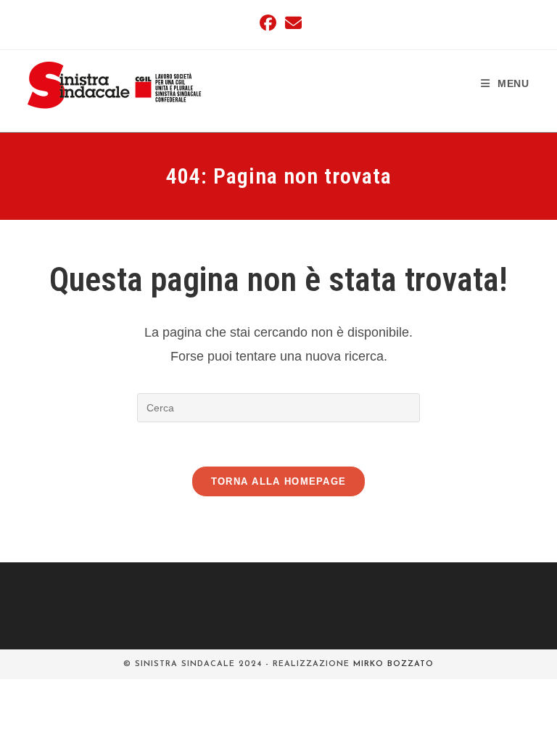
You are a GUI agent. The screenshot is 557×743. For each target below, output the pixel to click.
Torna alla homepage (279, 481)
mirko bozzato (393, 664)
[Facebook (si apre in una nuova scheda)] (268, 23)
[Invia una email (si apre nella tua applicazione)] (291, 23)
